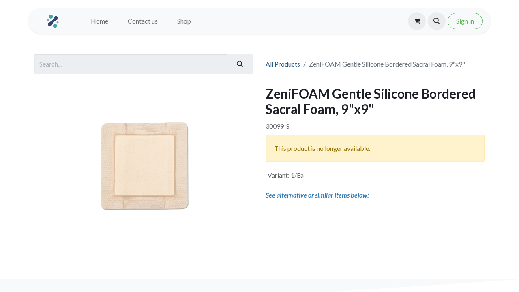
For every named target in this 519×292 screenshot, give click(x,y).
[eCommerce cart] (417, 21)
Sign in (465, 21)
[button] (437, 21)
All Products (283, 64)
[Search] (240, 64)
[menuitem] (99, 21)
